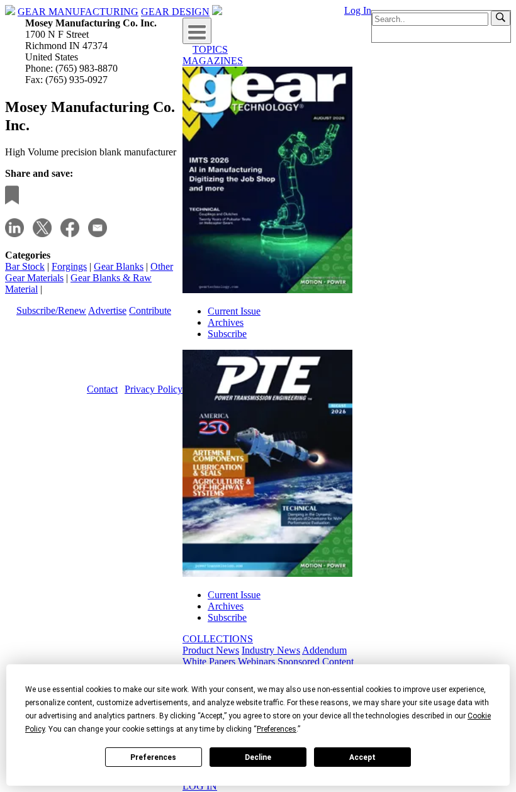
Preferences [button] (276, 729)
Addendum (324, 650)
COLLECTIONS (217, 638)
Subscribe (227, 333)
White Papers (208, 661)
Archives (226, 322)
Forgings (69, 266)
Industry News (271, 650)
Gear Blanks (118, 266)
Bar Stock (25, 266)
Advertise (107, 310)
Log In (357, 10)
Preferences (153, 757)
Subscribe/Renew (51, 310)
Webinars (256, 661)
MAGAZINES (212, 60)
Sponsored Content (316, 661)
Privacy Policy (153, 389)
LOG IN (199, 786)
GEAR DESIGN (175, 11)
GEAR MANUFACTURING (78, 11)
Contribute (150, 310)
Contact (102, 389)
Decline (258, 757)
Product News (210, 650)
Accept (362, 757)
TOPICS (210, 49)
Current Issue (234, 311)
